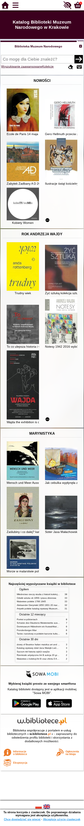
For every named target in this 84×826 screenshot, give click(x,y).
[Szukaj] (79, 59)
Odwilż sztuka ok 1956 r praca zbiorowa (36, 598)
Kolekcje (48, 66)
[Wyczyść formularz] (70, 67)
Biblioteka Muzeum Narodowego (38, 46)
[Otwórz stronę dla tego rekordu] (24, 110)
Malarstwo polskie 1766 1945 (31, 601)
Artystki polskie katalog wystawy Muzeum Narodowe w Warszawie (49, 608)
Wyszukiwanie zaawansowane (21, 66)
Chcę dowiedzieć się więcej (22, 819)
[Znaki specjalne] (79, 67)
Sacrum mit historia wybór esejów (33, 651)
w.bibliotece (40, 734)
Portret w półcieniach (27, 619)
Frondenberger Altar (27, 630)
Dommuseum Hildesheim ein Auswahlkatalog (39, 626)
